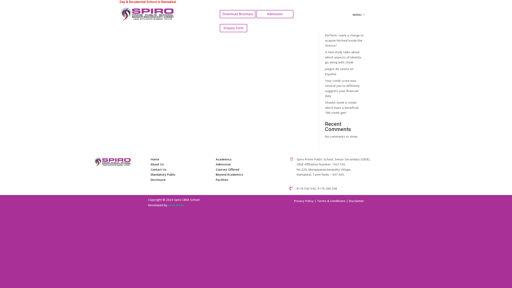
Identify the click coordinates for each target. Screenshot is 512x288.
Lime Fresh (176, 205)
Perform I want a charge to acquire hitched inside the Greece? (344, 40)
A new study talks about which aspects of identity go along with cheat (343, 57)
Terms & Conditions (331, 201)
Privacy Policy (304, 201)
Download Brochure (237, 14)
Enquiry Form (233, 28)
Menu (357, 15)
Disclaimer (356, 201)
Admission (275, 14)
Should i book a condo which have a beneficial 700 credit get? (342, 107)
